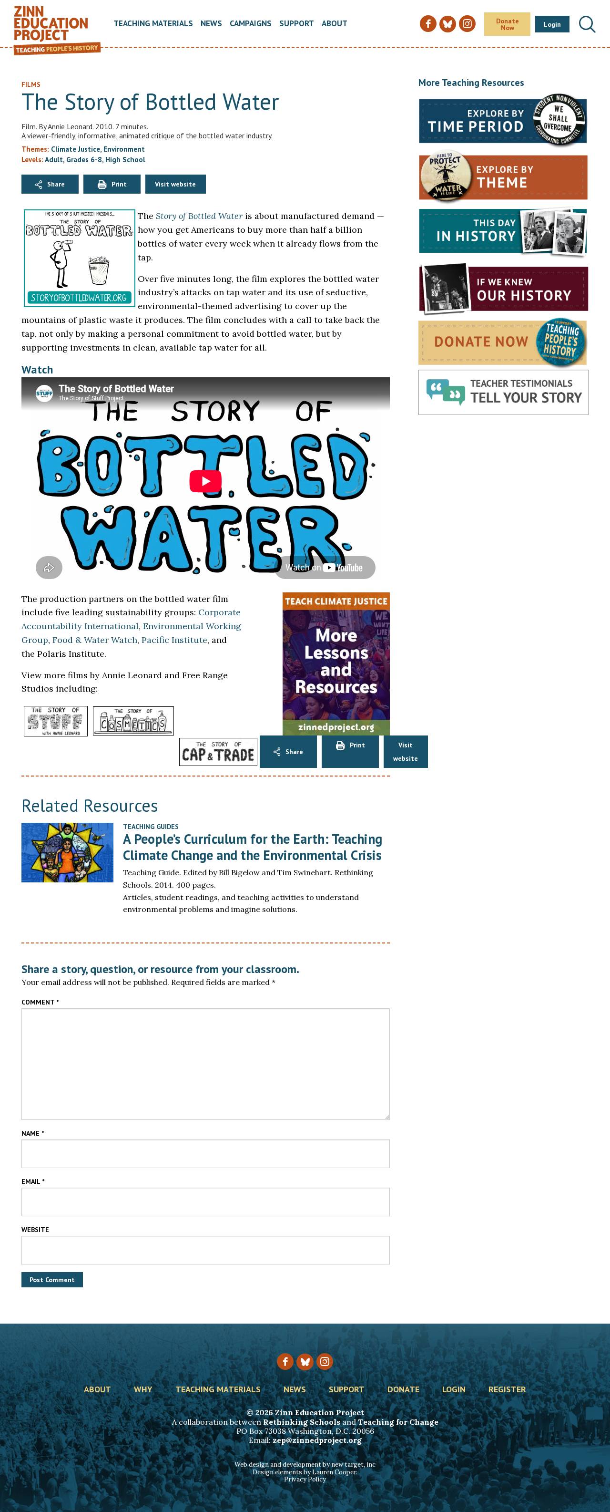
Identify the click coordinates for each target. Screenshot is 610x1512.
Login (552, 24)
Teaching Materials (153, 24)
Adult (54, 159)
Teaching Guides (151, 826)
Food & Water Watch (94, 639)
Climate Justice (75, 149)
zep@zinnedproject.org (317, 1440)
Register (507, 1390)
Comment (40, 1002)
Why (143, 1390)
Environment (124, 149)
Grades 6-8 (84, 159)
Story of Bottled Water (199, 215)
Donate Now (507, 24)
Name (32, 1133)
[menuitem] (153, 24)
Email (32, 1181)
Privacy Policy (305, 1479)
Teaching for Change (398, 1422)
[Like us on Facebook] (285, 1361)
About (334, 24)
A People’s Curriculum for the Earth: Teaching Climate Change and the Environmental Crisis (252, 847)
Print (119, 184)
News (211, 24)
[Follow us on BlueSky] (304, 1362)
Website (35, 1229)
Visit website (175, 184)
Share (56, 184)
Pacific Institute (174, 639)
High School (125, 159)
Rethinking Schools (301, 1422)
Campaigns (251, 24)
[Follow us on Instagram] (324, 1361)
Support (296, 24)
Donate (403, 1390)
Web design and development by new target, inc (305, 1464)
